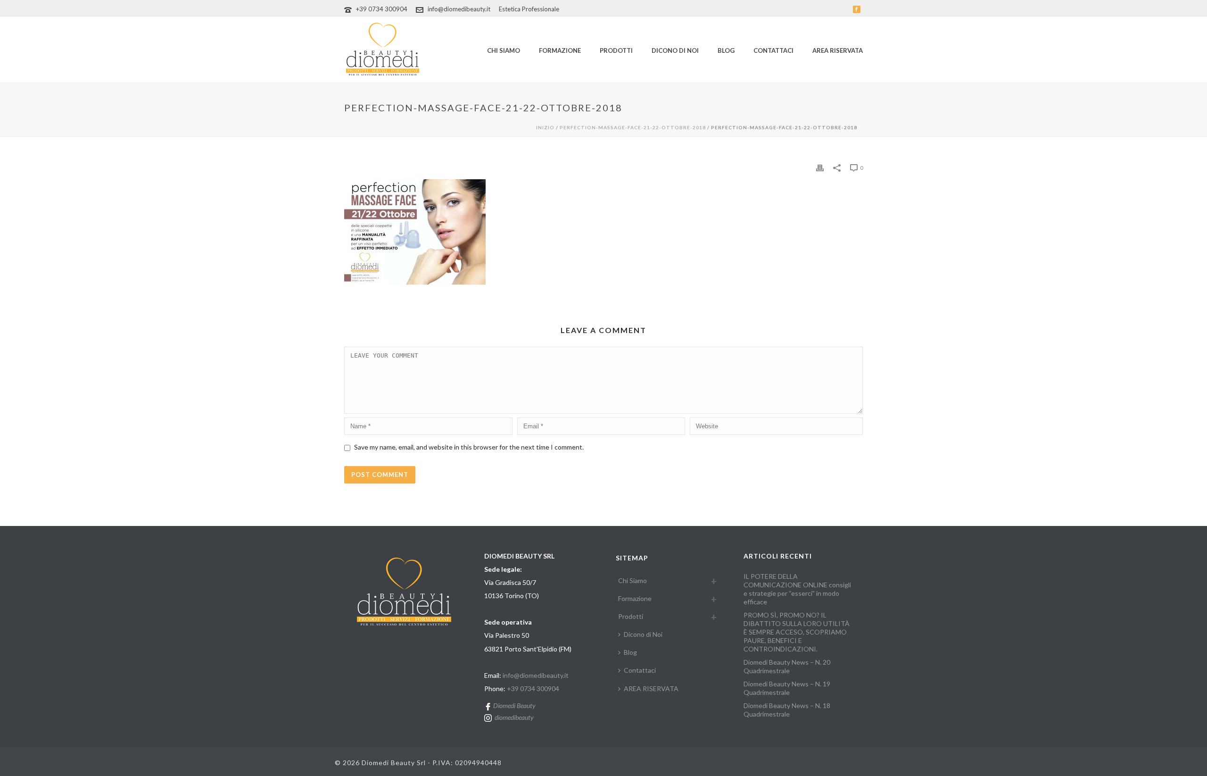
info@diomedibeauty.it (459, 9)
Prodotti (616, 50)
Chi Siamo (503, 50)
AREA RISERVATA (837, 50)
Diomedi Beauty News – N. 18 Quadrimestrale (787, 709)
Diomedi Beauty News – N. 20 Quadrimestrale (787, 666)
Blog (726, 50)
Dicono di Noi (675, 50)
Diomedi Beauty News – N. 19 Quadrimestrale (787, 688)
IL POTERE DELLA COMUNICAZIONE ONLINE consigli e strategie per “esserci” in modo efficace (797, 589)
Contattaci (773, 50)
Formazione (560, 50)
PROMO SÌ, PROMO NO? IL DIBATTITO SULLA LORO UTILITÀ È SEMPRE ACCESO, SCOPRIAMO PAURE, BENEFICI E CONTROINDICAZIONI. (797, 632)
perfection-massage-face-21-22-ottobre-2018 (633, 127)
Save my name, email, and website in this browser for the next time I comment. (469, 447)
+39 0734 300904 (381, 9)
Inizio (545, 127)
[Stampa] (820, 167)
